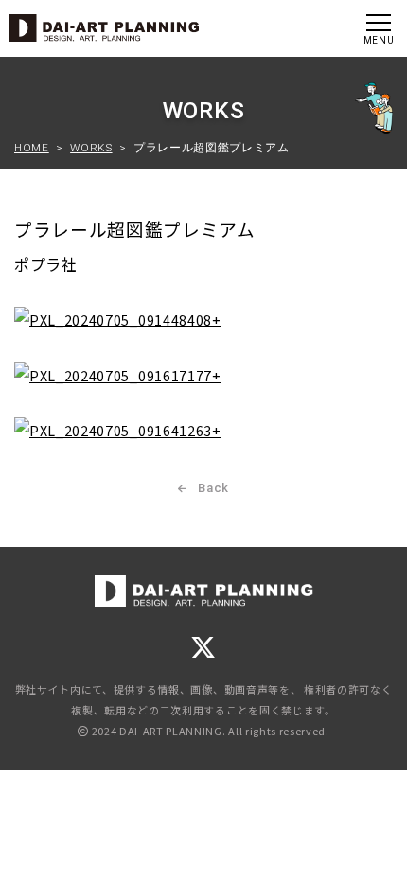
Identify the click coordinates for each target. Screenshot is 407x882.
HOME (31, 147)
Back (212, 488)
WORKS (91, 147)
